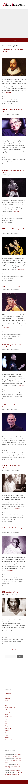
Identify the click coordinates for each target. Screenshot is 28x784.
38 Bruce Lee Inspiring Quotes (12, 287)
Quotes (5, 97)
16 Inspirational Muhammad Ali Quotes (13, 171)
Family (6, 705)
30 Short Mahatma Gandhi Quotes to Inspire (14, 529)
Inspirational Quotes (20, 99)
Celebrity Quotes (8, 218)
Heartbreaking (8, 716)
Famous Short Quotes (9, 99)
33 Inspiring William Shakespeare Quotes (13, 50)
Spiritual (7, 737)
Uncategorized (8, 739)
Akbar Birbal (8, 693)
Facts (6, 703)
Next (17, 650)
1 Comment (6, 643)
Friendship (7, 712)
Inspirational (8, 719)
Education (7, 698)
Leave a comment (8, 103)
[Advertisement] (14, 24)
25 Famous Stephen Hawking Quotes (12, 110)
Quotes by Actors (18, 276)
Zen (6, 742)
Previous (5, 650)
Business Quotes (8, 392)
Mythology (7, 730)
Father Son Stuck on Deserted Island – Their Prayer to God (13, 766)
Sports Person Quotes (7, 220)
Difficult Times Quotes (18, 639)
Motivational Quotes (7, 455)
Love (6, 723)
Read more (8, 92)
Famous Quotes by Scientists (11, 159)
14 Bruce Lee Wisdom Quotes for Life (13, 230)
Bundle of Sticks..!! (15, 770)
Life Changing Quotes (19, 452)
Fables (6, 700)
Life (6, 721)
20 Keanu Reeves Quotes (10, 592)
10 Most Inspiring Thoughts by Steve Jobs (13, 346)
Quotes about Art (18, 334)
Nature (6, 733)
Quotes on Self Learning (8, 278)
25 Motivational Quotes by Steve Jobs (13, 406)
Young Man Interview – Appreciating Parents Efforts (13, 760)
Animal (6, 696)
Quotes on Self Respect (8, 581)
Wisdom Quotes (10, 162)
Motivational (8, 728)
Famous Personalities (10, 707)
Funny (6, 714)
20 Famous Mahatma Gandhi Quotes (12, 466)
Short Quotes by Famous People (17, 457)
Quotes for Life (15, 101)
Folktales (7, 709)
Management (8, 726)
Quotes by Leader (10, 519)
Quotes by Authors (6, 101)
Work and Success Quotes (16, 396)
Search (20, 656)
